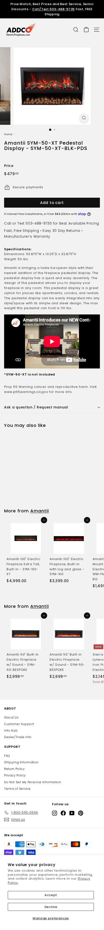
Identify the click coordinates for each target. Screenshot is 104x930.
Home (8, 134)
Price (8, 165)
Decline (51, 907)
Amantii (39, 511)
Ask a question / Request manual (36, 407)
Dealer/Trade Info (18, 737)
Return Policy (14, 769)
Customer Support (19, 724)
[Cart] (86, 30)
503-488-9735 (39, 223)
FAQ (7, 756)
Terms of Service (17, 789)
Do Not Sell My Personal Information (32, 782)
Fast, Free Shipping (21, 230)
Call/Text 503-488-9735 (53, 9)
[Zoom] (83, 117)
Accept (51, 895)
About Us (11, 717)
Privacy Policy (15, 775)
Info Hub (11, 730)
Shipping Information (21, 762)
